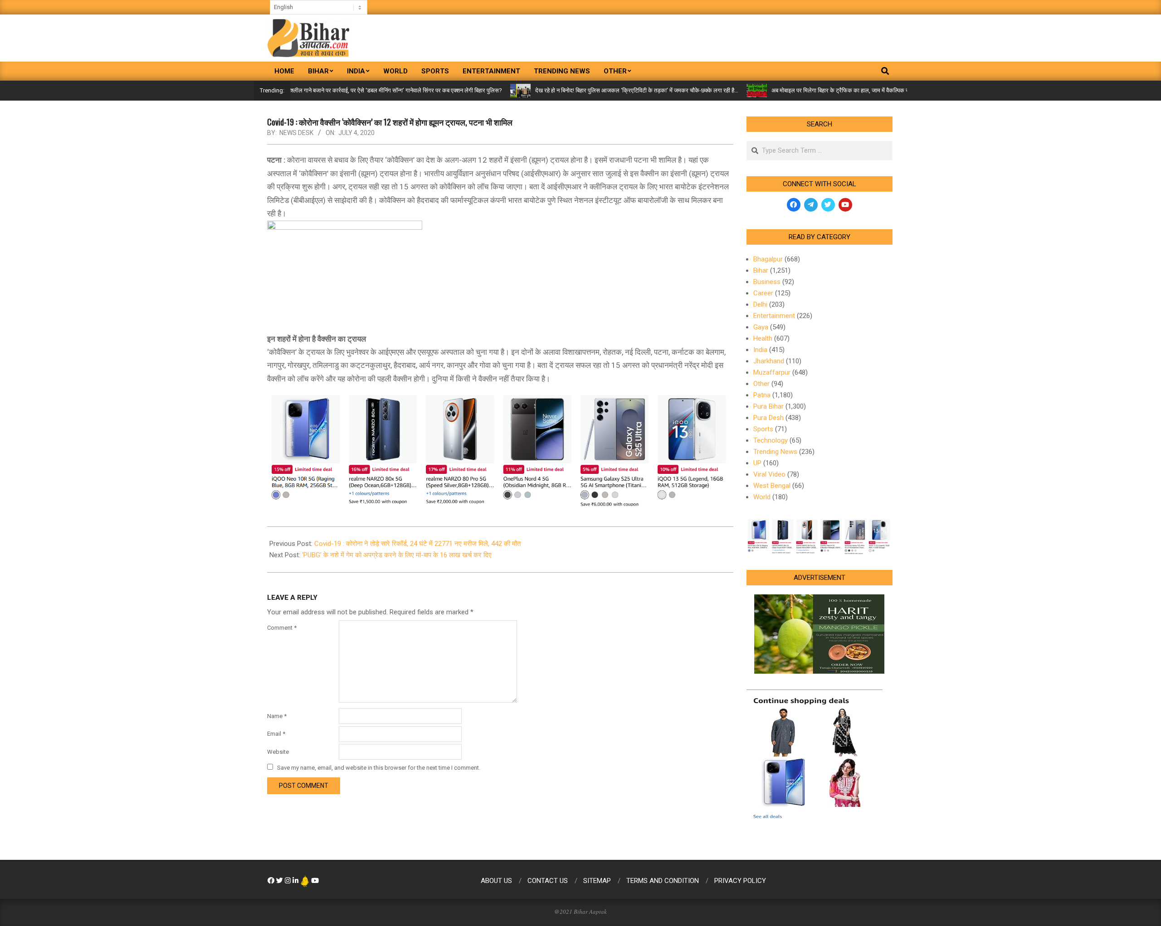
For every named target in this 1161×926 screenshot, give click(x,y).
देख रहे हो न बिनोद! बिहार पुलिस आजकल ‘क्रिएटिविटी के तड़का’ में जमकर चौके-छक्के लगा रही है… (607, 90)
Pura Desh (768, 418)
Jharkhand (768, 361)
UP (757, 463)
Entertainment (774, 316)
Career (763, 293)
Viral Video (769, 474)
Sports (763, 429)
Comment (282, 627)
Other (761, 384)
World (762, 497)
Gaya (760, 327)
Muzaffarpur (771, 372)
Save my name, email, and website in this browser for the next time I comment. (378, 767)
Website (278, 751)
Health (762, 338)
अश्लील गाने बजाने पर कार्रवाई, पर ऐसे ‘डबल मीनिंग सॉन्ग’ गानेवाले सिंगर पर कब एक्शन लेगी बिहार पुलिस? (365, 90)
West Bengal (771, 486)
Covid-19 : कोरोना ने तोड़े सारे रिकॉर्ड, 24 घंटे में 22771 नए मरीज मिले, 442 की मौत (417, 544)
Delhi (760, 304)
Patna (762, 395)
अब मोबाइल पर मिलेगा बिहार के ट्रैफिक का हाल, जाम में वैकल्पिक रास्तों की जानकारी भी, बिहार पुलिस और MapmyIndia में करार (875, 90)
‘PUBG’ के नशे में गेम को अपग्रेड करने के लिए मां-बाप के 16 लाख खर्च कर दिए (397, 555)
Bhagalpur (768, 259)
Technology (770, 440)
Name (277, 716)
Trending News (775, 452)
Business (767, 282)
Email (276, 733)
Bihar (760, 270)
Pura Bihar (768, 406)
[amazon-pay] (500, 448)
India (760, 350)
